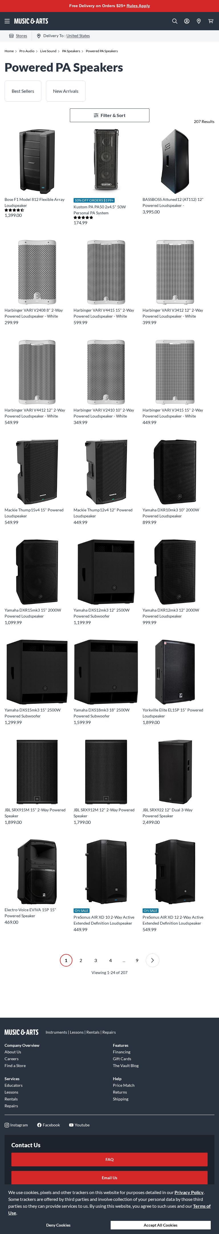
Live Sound (48, 51)
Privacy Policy (189, 1192)
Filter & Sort (113, 115)
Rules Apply (138, 5)
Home (9, 51)
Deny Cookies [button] (58, 1225)
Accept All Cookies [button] (160, 1225)
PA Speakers (71, 51)
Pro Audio (27, 51)
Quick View (37, 183)
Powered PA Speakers (102, 51)
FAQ (109, 1159)
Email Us (109, 1177)
